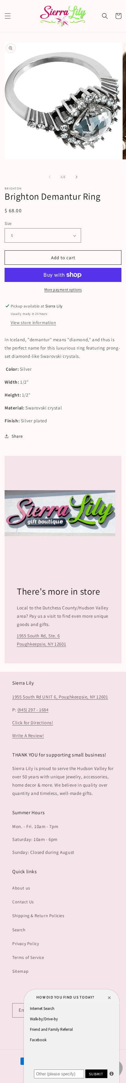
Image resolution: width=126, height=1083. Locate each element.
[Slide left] (49, 177)
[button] (7, 16)
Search (19, 929)
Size (8, 223)
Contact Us (23, 902)
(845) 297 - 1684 (33, 710)
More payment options (63, 289)
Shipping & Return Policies (38, 915)
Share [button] (17, 436)
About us (21, 888)
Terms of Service (28, 957)
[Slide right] (76, 177)
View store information (33, 322)
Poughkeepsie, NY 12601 (83, 697)
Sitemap (20, 971)
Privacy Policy (25, 943)
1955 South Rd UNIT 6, (35, 697)
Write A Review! (28, 735)
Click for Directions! (32, 722)
